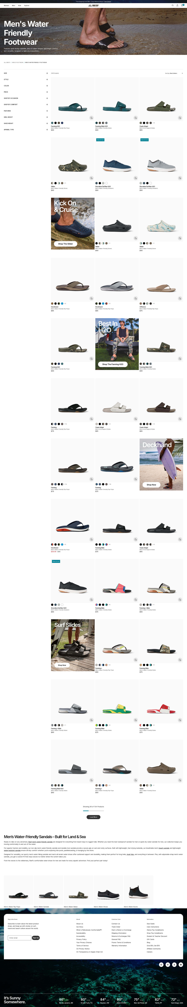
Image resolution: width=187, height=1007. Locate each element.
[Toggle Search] (173, 5)
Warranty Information (119, 946)
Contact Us (116, 924)
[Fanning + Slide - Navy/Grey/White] (151, 605)
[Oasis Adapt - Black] (144, 123)
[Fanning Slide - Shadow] (100, 544)
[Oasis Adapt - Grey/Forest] (96, 424)
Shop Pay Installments (155, 933)
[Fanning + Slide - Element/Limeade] (141, 605)
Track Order (116, 927)
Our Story (79, 927)
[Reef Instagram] (161, 964)
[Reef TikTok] (174, 964)
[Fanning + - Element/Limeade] (96, 665)
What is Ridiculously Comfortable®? (89, 930)
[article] (73, 225)
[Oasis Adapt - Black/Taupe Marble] (151, 424)
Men (13, 5)
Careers (149, 952)
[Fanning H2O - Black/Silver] (55, 123)
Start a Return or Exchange (121, 930)
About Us (79, 924)
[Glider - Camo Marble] (52, 183)
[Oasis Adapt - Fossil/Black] (147, 123)
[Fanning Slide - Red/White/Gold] (141, 725)
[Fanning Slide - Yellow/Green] (96, 725)
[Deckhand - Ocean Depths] (62, 303)
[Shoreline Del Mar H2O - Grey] (103, 183)
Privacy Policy (81, 939)
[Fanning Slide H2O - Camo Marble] (100, 123)
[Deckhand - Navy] (106, 303)
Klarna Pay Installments (155, 930)
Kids (19, 5)
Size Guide (150, 924)
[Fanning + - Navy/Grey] (100, 665)
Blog (148, 942)
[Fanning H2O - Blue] (62, 123)
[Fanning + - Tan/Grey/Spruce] (96, 785)
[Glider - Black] (55, 183)
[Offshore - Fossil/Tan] (141, 303)
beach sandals (164, 848)
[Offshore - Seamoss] (147, 303)
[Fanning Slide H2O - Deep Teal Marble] (96, 123)
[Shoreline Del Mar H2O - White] (106, 183)
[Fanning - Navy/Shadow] (55, 424)
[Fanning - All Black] (59, 424)
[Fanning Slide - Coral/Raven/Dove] (96, 605)
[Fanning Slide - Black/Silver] (96, 544)
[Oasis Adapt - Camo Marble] (141, 123)
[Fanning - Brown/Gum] (62, 424)
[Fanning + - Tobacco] (106, 665)
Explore (26, 5)
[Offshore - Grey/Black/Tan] (144, 303)
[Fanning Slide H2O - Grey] (106, 123)
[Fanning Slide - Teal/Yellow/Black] (103, 544)
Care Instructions (153, 927)
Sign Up (36, 938)
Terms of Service (82, 946)
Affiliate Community (154, 949)
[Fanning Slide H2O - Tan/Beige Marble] (103, 123)
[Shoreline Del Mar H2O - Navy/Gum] (96, 183)
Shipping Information (119, 933)
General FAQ (116, 939)
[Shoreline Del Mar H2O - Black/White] (100, 183)
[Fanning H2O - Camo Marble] (59, 123)
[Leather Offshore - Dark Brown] (151, 303)
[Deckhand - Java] (52, 303)
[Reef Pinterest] (181, 964)
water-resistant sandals (12, 850)
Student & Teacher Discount (157, 936)
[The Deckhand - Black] (55, 303)
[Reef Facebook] (168, 964)
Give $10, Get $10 (153, 946)
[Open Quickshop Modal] (91, 118)
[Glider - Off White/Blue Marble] (59, 183)
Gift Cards (150, 939)
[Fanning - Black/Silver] (52, 424)
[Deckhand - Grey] (59, 303)
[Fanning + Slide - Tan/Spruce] (147, 605)
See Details (107, 1)
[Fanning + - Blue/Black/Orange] (103, 665)
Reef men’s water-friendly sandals (40, 842)
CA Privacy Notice (83, 949)
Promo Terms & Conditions (121, 942)
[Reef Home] (93, 5)
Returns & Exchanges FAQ (121, 936)
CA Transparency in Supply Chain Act (89, 952)
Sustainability (81, 933)
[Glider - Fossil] (62, 183)
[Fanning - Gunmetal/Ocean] (96, 484)
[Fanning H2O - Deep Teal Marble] (52, 123)
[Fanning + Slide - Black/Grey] (144, 605)
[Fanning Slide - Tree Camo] (141, 665)
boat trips (130, 854)
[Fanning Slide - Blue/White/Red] (106, 544)
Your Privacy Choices (84, 942)
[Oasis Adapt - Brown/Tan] (151, 123)
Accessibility (80, 936)
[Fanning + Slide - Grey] (52, 725)
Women (6, 5)
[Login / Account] (177, 5)
